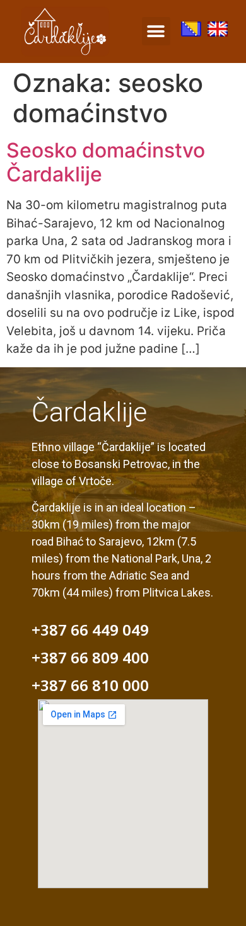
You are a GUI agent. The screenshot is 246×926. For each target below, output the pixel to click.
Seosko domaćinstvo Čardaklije (105, 162)
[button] (156, 31)
